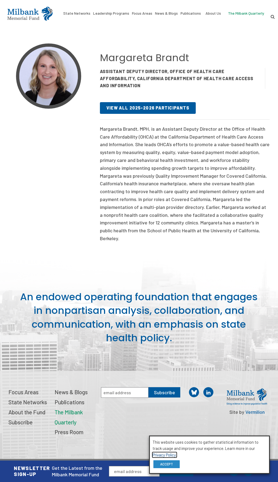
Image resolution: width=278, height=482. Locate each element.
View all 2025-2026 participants (147, 107)
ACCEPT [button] (166, 464)
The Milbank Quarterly (246, 13)
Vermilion (255, 412)
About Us (213, 13)
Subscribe (20, 422)
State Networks (76, 13)
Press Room (69, 431)
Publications (191, 13)
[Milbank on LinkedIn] (208, 392)
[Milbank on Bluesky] (194, 392)
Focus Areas (142, 13)
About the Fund (26, 412)
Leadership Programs (111, 13)
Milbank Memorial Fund (30, 13)
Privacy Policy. (164, 454)
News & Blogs (166, 13)
